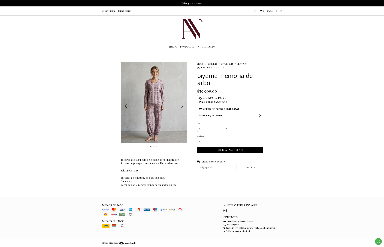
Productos (187, 46)
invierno (242, 63)
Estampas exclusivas (192, 3)
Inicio (173, 46)
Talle (199, 123)
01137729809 (232, 224)
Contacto (208, 46)
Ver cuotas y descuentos (211, 115)
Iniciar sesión (124, 10)
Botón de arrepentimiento (238, 231)
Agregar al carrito (230, 150)
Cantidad (200, 136)
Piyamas (212, 63)
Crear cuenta (108, 10)
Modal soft (227, 63)
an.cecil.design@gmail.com (239, 221)
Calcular (250, 167)
